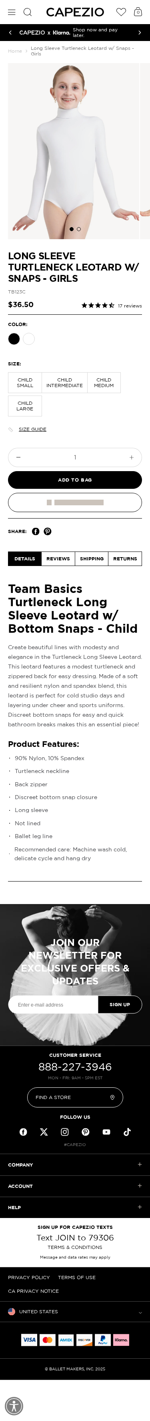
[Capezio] (75, 12)
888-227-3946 (75, 1066)
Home (15, 50)
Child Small (25, 382)
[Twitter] (44, 1132)
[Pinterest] (48, 531)
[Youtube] (106, 1132)
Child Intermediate (64, 382)
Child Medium (104, 382)
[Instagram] (65, 1132)
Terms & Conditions (75, 1247)
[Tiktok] (127, 1132)
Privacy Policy (29, 1277)
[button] (72, 229)
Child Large (24, 405)
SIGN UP (120, 1004)
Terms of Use (77, 1277)
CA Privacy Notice (33, 1291)
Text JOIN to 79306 (75, 1237)
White (29, 339)
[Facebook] (36, 531)
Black (14, 339)
